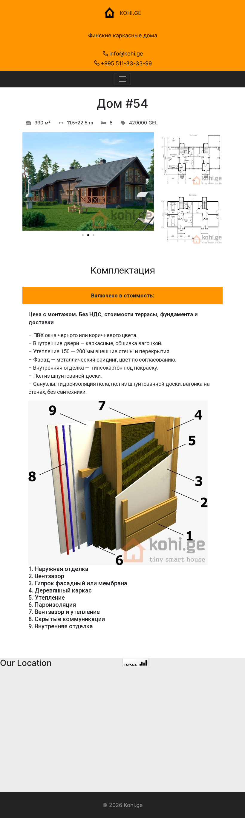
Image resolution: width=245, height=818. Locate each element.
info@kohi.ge (126, 53)
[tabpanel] (122, 475)
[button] (83, 235)
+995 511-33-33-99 (126, 63)
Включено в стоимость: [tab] (122, 295)
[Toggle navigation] (122, 79)
